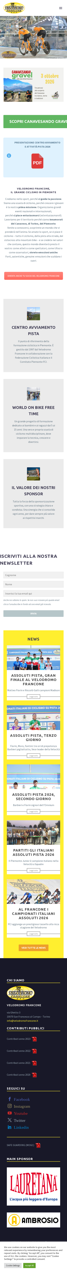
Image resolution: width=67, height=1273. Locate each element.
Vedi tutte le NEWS (33, 947)
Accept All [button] (29, 1265)
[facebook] (10, 1099)
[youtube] (10, 1113)
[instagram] (10, 1106)
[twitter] (10, 1120)
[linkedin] (10, 1127)
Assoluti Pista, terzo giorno (33, 737)
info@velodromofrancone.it (22, 1020)
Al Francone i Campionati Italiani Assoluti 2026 (33, 913)
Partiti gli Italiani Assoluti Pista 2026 (33, 852)
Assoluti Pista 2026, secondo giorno (33, 796)
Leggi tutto (33, 696)
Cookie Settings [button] (13, 1265)
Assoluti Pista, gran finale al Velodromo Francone (33, 679)
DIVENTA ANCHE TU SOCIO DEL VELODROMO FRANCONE (34, 275)
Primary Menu (61, 8)
